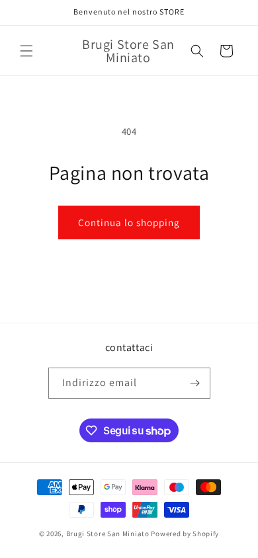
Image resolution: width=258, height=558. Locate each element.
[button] (26, 50)
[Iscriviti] (195, 383)
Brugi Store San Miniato (108, 533)
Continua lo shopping (129, 222)
